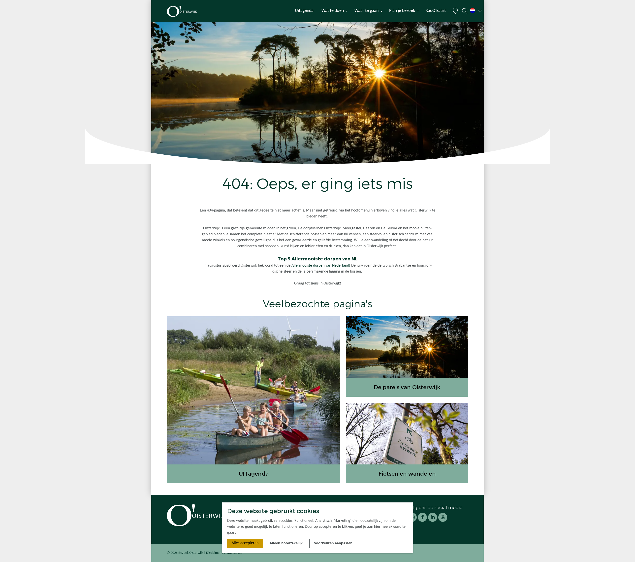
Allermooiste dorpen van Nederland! (320, 266)
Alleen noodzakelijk (286, 543)
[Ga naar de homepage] (191, 11)
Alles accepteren (245, 543)
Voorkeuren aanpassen (333, 543)
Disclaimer (213, 553)
